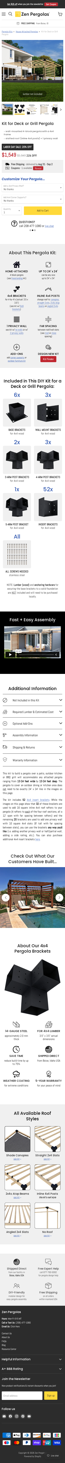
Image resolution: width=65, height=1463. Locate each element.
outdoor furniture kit (17, 360)
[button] (30, 230)
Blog (4, 1345)
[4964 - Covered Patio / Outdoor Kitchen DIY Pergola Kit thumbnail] (43, 109)
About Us (6, 1337)
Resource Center (9, 1349)
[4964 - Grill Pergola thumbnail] (7, 109)
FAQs (4, 1341)
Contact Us (7, 1333)
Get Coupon (51, 4)
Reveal (38, 168)
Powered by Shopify (32, 1456)
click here (26, 226)
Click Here (15, 1326)
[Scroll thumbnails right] (60, 109)
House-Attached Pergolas (27, 31)
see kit (17, 1158)
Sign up (51, 1395)
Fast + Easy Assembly (32, 620)
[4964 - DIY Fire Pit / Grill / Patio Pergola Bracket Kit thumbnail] (31, 109)
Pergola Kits (7, 31)
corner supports (17, 357)
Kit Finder (48, 359)
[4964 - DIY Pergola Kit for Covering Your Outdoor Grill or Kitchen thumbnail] (56, 109)
